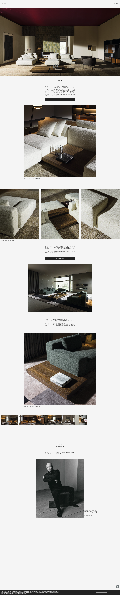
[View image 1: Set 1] (9, 420)
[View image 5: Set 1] (70, 420)
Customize (113, 591)
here (54, 592)
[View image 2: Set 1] (27, 420)
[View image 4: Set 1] (53, 420)
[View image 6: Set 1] (83, 420)
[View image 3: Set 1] (40, 420)
